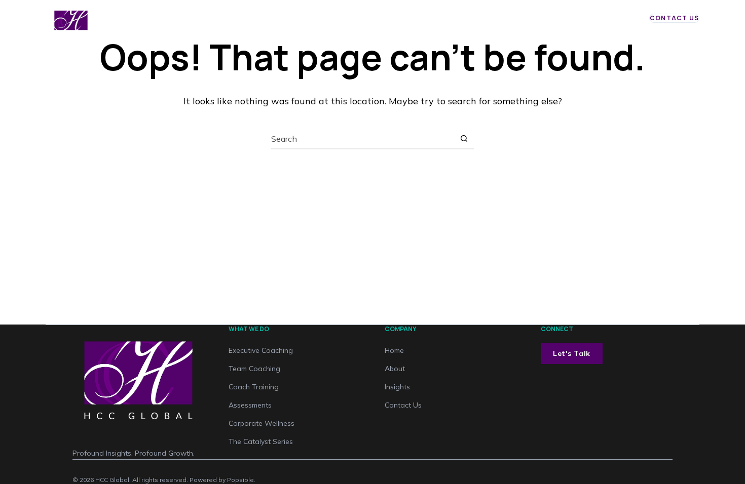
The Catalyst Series (261, 441)
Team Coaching (254, 368)
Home (300, 22)
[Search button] (464, 139)
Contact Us (674, 18)
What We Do (347, 22)
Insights (407, 22)
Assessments (250, 405)
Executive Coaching (261, 350)
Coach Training (254, 386)
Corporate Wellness (261, 423)
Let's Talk (571, 353)
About (445, 22)
